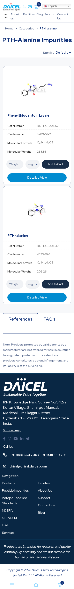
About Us (45, 490)
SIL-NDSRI (9, 518)
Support (50, 14)
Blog (40, 14)
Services (8, 532)
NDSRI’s (7, 510)
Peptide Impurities (15, 490)
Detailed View (37, 178)
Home (9, 28)
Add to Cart (55, 164)
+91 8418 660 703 (53, 455)
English (52, 6)
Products (8, 483)
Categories (26, 28)
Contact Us (46, 505)
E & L (5, 525)
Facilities (29, 14)
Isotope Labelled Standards (14, 500)
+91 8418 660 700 (23, 455)
